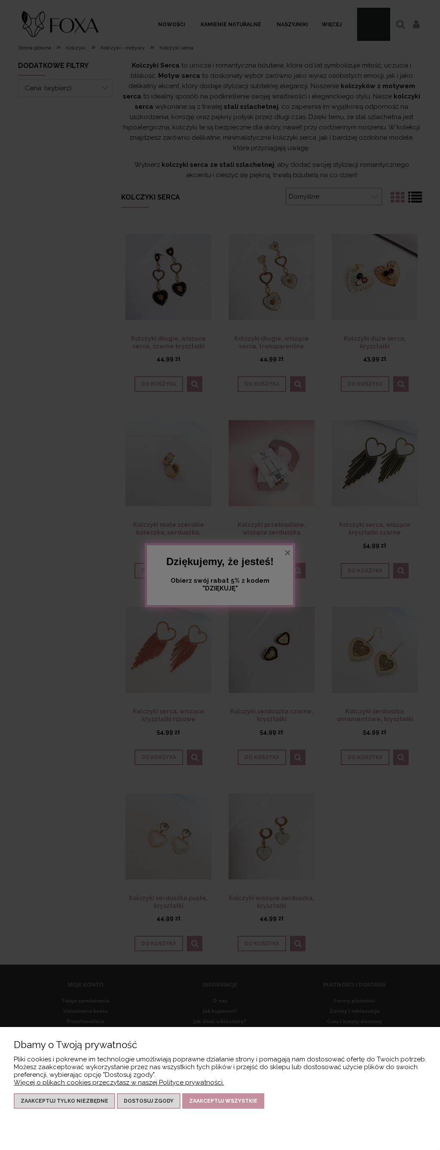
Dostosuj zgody (149, 1101)
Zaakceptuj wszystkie (223, 1101)
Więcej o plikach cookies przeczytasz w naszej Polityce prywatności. (119, 1082)
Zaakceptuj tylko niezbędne (64, 1101)
